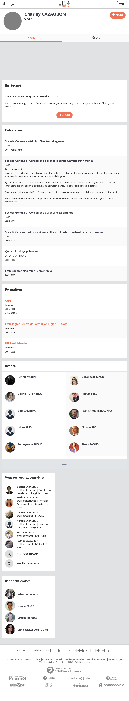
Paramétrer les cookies (96, 659)
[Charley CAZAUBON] (12, 21)
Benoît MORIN (27, 377)
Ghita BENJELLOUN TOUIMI (33, 629)
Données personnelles (74, 659)
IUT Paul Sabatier (16, 343)
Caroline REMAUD (93, 377)
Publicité (36, 659)
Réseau (96, 37)
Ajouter (119, 14)
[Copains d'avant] (17, 685)
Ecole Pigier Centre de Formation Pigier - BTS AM (36, 324)
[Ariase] (80, 685)
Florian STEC (89, 394)
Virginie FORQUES (27, 617)
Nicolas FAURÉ (26, 606)
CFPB (8, 300)
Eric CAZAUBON (25, 532)
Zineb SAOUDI (90, 444)
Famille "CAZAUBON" (28, 563)
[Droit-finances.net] (111, 678)
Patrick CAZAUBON (27, 540)
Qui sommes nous (14, 659)
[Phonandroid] (111, 685)
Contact (27, 659)
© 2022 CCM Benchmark (79, 662)
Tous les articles (46, 662)
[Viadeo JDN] (48, 685)
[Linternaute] (80, 678)
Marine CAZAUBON (27, 497)
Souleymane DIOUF (30, 444)
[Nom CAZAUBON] (9, 554)
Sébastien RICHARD (28, 594)
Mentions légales (115, 659)
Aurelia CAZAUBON (27, 520)
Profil (31, 37)
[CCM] (48, 678)
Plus (64, 464)
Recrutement (48, 659)
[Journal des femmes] (17, 678)
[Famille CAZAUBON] (9, 563)
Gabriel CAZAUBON (27, 486)
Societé (59, 659)
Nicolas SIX (89, 427)
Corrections (61, 662)
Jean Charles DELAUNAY (97, 410)
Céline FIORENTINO (30, 394)
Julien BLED (24, 427)
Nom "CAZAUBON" (27, 554)
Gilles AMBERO (27, 410)
